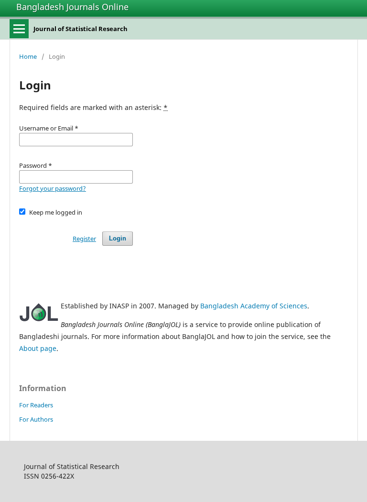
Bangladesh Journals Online (72, 6)
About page (37, 348)
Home (28, 56)
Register (84, 238)
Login (117, 238)
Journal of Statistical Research (80, 28)
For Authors (36, 419)
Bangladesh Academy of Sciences (253, 305)
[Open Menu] (19, 28)
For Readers (36, 405)
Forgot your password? (52, 188)
